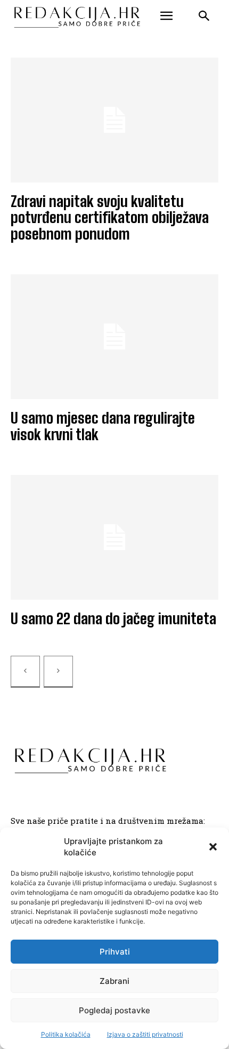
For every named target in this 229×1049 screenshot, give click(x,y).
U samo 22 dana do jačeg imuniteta (113, 618)
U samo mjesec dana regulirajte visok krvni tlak (103, 426)
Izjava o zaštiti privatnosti (145, 1034)
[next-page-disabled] (58, 672)
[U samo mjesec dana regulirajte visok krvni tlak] (114, 336)
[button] (213, 846)
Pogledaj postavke (114, 1010)
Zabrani (114, 981)
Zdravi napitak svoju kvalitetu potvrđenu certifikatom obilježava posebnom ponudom (110, 217)
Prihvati (115, 952)
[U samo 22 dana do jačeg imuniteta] (114, 537)
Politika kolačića (66, 1034)
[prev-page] (25, 672)
